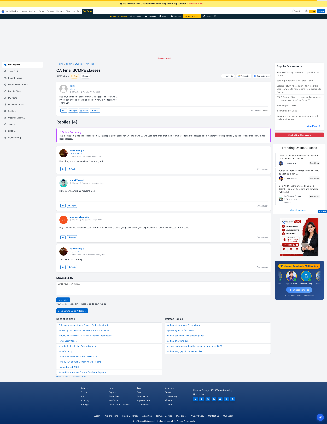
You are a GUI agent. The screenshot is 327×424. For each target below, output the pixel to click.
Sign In (321, 11)
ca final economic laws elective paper (185, 335)
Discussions (14, 64)
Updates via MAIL (16, 117)
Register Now (191, 16)
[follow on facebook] (201, 399)
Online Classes (299, 148)
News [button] (24, 11)
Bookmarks (142, 396)
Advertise (147, 416)
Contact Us (213, 416)
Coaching (152, 16)
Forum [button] (41, 11)
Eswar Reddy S (77, 150)
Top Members (143, 400)
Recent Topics (15, 78)
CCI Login (228, 416)
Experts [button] (50, 11)
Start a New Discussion (299, 135)
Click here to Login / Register (72, 311)
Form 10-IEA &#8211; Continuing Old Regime (80, 361)
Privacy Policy (197, 416)
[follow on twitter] (195, 399)
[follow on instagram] (208, 399)
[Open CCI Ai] (320, 417)
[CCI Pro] (299, 237)
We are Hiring (111, 416)
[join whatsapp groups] (226, 399)
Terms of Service (164, 416)
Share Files (114, 396)
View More (312, 126)
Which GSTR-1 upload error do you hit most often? (298, 74)
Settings (12, 111)
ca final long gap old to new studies (184, 351)
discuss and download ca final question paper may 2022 (194, 346)
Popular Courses (120, 16)
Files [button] (68, 11)
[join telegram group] (232, 399)
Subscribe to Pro (301, 290)
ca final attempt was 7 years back (183, 325)
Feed (139, 392)
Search (11, 124)
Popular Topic (15, 91)
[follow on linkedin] (214, 399)
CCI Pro (177, 16)
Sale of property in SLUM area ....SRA (295, 80)
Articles (84, 388)
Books (164, 16)
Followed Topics (16, 104)
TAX (139, 388)
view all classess (298, 210)
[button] (305, 11)
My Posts (12, 98)
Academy (137, 16)
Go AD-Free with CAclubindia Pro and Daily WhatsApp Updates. (163, 3)
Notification (114, 400)
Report (265, 110)
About (97, 416)
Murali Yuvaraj (77, 180)
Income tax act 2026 (69, 367)
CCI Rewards (143, 404)
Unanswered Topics (18, 84)
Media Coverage (130, 416)
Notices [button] (59, 11)
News (111, 388)
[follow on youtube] (220, 399)
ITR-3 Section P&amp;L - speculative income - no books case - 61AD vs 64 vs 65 (299, 99)
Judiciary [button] (76, 11)
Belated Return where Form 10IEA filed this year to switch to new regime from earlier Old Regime (299, 89)
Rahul (72, 86)
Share (85, 110)
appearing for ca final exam (180, 330)
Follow (96, 110)
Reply (74, 110)
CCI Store (87, 11)
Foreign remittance (68, 341)
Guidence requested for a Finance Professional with (83, 325)
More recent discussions (68, 376)
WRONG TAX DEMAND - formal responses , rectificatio (85, 335)
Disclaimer (181, 416)
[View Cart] (215, 16)
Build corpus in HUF (286, 105)
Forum (84, 392)
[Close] (324, 3)
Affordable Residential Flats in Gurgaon (77, 346)
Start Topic (13, 71)
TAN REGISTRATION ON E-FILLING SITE (78, 356)
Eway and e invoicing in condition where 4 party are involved (297, 117)
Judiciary (85, 400)
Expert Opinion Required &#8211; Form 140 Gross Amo (85, 330)
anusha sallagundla (79, 217)
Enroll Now (314, 163)
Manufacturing (65, 351)
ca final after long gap (178, 341)
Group (171, 400)
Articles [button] (32, 11)
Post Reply (63, 300)
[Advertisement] (163, 38)
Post (84, 376)
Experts (112, 392)
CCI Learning (14, 137)
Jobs (208, 16)
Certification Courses (119, 404)
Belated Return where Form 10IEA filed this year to (83, 372)
